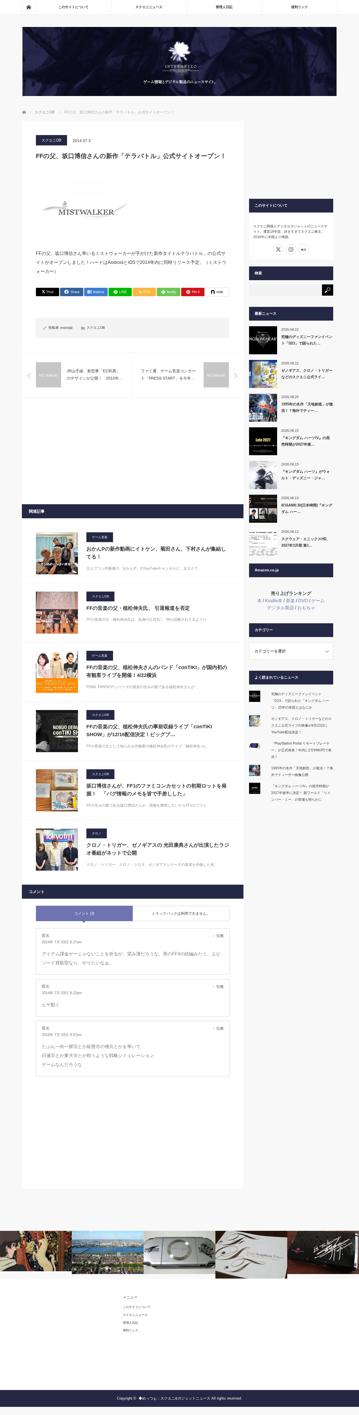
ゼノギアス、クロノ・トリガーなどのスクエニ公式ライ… (306, 373)
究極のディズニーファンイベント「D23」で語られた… (306, 340)
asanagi (66, 328)
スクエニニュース (148, 7)
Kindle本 (273, 600)
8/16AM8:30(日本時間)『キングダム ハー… (306, 508)
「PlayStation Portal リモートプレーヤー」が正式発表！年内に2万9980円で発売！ (301, 750)
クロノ (96, 833)
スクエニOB (51, 140)
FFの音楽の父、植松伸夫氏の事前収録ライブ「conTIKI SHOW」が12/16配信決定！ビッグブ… (149, 731)
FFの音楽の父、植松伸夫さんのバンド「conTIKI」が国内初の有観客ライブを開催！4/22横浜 (156, 671)
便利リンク (299, 7)
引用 (220, 936)
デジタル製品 (280, 607)
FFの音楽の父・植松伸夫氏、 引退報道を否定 (138, 608)
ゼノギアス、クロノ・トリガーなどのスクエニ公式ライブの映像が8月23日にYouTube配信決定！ (301, 725)
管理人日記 (224, 7)
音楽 (290, 600)
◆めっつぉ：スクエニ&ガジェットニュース (174, 1398)
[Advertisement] (132, 451)
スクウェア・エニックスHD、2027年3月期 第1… (305, 542)
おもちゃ (306, 607)
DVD (303, 600)
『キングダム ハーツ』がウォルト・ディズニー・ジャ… (305, 474)
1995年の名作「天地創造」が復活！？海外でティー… (307, 407)
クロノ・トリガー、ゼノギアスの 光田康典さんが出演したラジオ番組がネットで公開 (157, 849)
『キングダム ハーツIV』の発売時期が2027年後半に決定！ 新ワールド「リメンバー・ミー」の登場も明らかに (300, 793)
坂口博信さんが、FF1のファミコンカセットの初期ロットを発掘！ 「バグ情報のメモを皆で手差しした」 (156, 790)
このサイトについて (73, 7)
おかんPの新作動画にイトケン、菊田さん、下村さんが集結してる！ (156, 553)
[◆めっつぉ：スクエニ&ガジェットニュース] (179, 94)
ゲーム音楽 (99, 537)
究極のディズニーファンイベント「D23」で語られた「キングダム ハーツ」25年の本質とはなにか (300, 700)
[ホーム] (29, 7)
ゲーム (318, 600)
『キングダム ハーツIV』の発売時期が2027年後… (305, 441)
